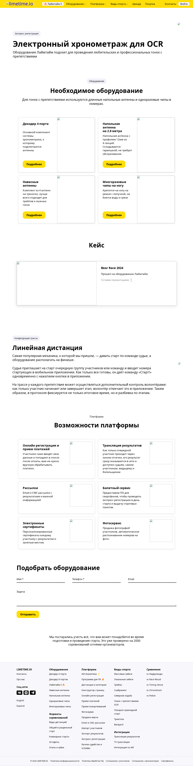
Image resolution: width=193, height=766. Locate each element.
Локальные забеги (123, 679)
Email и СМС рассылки (93, 722)
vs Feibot (151, 695)
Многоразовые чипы (60, 706)
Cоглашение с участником (118, 761)
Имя (19, 579)
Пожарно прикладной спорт (125, 712)
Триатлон (119, 719)
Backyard (118, 724)
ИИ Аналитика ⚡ (91, 673)
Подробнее (34, 164)
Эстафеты (54, 742)
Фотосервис (88, 711)
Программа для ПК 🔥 (93, 679)
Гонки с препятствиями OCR (126, 703)
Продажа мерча (90, 717)
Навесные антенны (59, 690)
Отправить (28, 614)
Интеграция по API (124, 747)
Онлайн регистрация (93, 695)
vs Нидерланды (155, 673)
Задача (21, 591)
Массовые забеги (123, 673)
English (20, 700)
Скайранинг (120, 690)
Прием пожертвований (94, 706)
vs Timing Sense (155, 684)
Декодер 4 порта (57, 673)
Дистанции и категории (94, 684)
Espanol (21, 705)
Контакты (22, 673)
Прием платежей (90, 701)
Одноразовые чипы (59, 701)
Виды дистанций (58, 722)
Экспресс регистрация (93, 739)
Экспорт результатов (92, 733)
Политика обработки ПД (92, 761)
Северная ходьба (123, 695)
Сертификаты (167, 761)
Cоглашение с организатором (145, 761)
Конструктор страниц (93, 690)
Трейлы (118, 684)
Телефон (77, 579)
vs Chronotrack (154, 690)
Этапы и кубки (56, 747)
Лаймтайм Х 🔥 (57, 684)
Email (131, 579)
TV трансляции (122, 742)
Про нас (21, 679)
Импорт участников (92, 728)
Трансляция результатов (127, 736)
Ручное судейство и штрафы (92, 746)
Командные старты (59, 736)
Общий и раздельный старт (60, 729)
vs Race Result (154, 679)
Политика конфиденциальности (64, 761)
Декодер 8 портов (58, 679)
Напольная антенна (59, 695)
